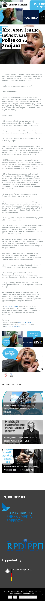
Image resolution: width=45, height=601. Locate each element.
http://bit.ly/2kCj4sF (12, 326)
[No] (42, 594)
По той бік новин (11, 306)
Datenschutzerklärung (28, 597)
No (15, 597)
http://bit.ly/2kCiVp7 (25, 322)
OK (10, 597)
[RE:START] (15, 4)
